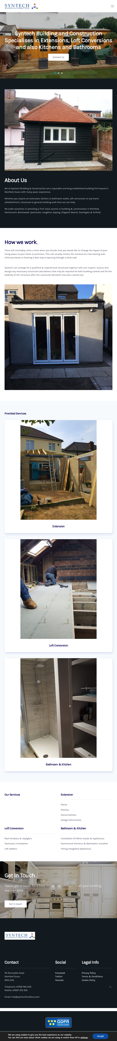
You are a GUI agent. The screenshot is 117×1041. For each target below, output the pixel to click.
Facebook (60, 973)
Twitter (58, 976)
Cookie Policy (88, 980)
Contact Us (58, 57)
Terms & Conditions (92, 976)
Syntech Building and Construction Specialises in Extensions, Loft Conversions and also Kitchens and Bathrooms (55, 73)
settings (84, 1037)
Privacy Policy (89, 973)
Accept (100, 1036)
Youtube (59, 980)
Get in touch (15, 904)
